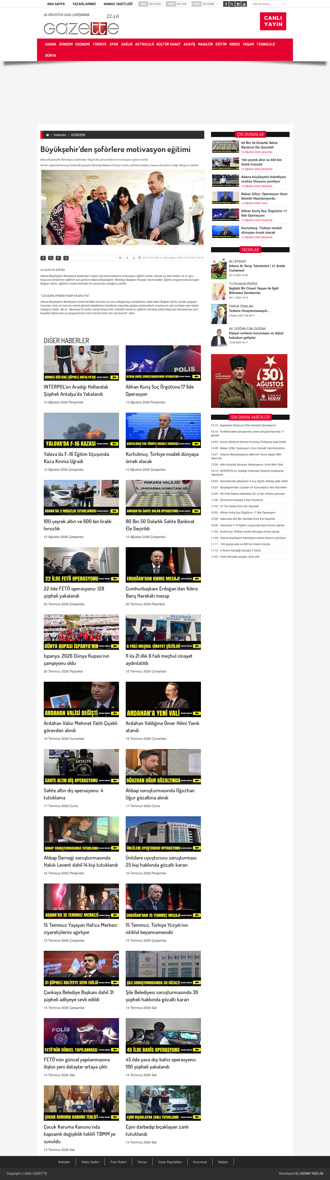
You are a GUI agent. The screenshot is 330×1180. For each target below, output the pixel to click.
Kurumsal (200, 1162)
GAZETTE (40, 1173)
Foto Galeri (118, 1162)
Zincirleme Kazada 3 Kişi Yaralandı (237, 500)
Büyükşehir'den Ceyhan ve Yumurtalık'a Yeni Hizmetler (249, 487)
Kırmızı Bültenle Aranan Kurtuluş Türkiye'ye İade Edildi (248, 442)
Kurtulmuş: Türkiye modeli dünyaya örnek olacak (261, 230)
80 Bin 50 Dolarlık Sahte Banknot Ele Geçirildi (259, 144)
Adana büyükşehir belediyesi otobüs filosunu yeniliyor (263, 178)
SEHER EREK (239, 328)
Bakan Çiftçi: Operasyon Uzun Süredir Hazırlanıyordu (264, 196)
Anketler (64, 1162)
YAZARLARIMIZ (84, 4)
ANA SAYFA (56, 4)
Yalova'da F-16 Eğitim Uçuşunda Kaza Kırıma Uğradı (247, 525)
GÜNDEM (78, 135)
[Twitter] (50, 258)
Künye (142, 1162)
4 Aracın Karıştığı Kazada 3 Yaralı (236, 550)
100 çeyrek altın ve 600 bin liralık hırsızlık (261, 161)
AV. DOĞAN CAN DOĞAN (247, 306)
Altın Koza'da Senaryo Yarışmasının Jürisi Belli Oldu (247, 464)
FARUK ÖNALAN (241, 283)
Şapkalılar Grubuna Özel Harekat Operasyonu (243, 425)
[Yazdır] (121, 257)
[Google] (58, 258)
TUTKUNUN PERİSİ (243, 261)
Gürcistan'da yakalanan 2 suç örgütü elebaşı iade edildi (249, 481)
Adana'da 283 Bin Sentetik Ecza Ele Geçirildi (243, 518)
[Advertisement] (165, 92)
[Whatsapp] (66, 258)
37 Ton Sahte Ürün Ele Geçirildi (235, 506)
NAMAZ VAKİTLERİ (118, 4)
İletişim (223, 1162)
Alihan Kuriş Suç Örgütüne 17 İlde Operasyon (264, 213)
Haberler (60, 135)
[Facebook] (43, 258)
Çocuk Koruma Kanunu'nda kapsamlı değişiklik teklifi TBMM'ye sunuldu (79, 1134)
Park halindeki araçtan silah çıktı (235, 556)
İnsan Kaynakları (170, 1162)
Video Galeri (90, 1162)
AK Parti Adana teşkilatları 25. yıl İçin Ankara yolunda (248, 493)
